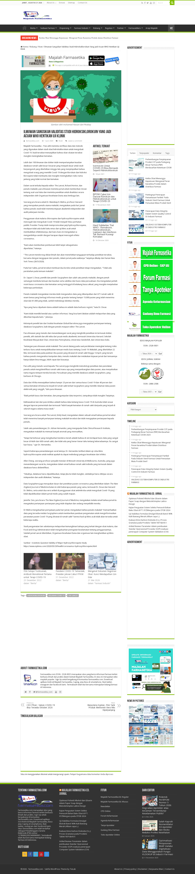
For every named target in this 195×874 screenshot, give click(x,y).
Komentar (157, 153)
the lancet (73, 596)
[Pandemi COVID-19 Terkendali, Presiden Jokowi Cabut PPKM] (70, 561)
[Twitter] (147, 3)
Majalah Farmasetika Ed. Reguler (115, 797)
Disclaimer (142, 869)
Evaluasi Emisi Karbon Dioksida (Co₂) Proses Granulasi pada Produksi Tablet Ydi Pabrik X (75, 834)
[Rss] (142, 3)
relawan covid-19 (56, 596)
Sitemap (71, 3)
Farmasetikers (135, 28)
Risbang (96, 28)
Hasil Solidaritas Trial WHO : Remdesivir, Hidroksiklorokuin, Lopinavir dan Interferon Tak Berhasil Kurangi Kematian (104, 231)
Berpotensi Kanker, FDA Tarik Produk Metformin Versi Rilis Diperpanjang (101, 706)
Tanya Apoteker (107, 825)
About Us (50, 3)
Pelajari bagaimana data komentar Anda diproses (91, 774)
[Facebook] (145, 3)
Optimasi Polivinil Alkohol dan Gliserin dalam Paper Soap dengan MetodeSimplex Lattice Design (148, 501)
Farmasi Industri (81, 28)
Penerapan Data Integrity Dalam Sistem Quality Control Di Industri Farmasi (158, 214)
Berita (32, 28)
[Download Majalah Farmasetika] (71, 60)
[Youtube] (151, 3)
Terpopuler (144, 153)
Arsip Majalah (152, 28)
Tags (167, 153)
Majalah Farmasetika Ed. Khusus (114, 802)
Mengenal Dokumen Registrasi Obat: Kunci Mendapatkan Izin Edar (102, 574)
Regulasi (108, 28)
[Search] (172, 2)
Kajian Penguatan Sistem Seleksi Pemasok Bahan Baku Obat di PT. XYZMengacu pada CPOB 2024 (73, 813)
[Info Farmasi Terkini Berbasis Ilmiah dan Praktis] (37, 14)
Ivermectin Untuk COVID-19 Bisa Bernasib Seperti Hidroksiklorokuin (105, 168)
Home (24, 28)
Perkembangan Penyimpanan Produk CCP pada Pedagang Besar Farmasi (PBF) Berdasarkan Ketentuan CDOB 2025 (150, 164)
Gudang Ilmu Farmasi (110, 830)
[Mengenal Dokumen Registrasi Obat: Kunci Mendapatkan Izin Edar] (102, 561)
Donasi (62, 3)
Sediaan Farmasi (47, 28)
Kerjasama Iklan (156, 869)
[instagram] (154, 3)
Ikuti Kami (23, 847)
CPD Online (105, 811)
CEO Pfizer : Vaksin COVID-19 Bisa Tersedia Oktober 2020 (41, 705)
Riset (40, 47)
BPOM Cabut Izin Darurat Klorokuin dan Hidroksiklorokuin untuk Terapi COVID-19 (104, 197)
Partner (120, 28)
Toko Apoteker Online (110, 835)
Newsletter (105, 806)
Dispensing (64, 28)
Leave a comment (75, 141)
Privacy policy (130, 869)
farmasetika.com (32, 141)
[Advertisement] (71, 633)
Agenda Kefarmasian (110, 820)
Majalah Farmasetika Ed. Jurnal (146, 493)
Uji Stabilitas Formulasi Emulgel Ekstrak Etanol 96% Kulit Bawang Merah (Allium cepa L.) (73, 824)
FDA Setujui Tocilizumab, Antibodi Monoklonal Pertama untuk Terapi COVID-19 (37, 574)
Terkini (132, 153)
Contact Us (82, 3)
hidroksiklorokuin (36, 596)
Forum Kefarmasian (109, 816)
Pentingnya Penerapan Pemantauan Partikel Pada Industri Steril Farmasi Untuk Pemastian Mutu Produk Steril (84, 38)
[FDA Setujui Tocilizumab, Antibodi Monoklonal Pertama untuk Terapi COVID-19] (38, 561)
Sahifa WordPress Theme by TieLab (60, 869)
